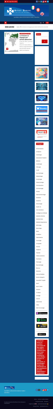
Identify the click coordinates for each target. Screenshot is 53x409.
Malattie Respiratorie (41, 222)
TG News (38, 292)
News (37, 231)
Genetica (38, 197)
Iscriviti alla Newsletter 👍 (43, 403)
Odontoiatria (39, 237)
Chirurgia (38, 167)
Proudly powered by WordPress (11, 402)
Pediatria (38, 249)
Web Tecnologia (40, 308)
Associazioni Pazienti (41, 158)
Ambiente (38, 151)
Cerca (38, 34)
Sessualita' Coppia (40, 280)
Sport (37, 283)
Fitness (38, 191)
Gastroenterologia (41, 194)
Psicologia (38, 262)
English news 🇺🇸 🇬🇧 (33, 403)
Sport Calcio (39, 286)
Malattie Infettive (40, 216)
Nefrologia (38, 225)
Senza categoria (40, 277)
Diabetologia (39, 176)
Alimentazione (22, 33)
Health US (38, 207)
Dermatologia (39, 173)
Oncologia (38, 240)
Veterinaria (39, 302)
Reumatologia (39, 265)
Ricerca (38, 268)
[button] (43, 22)
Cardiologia (39, 164)
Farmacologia (39, 188)
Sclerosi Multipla (40, 274)
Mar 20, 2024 (24, 41)
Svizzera (28, 33)
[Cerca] (45, 41)
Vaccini (38, 298)
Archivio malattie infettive (43, 399)
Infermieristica (39, 210)
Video (37, 305)
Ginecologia (39, 204)
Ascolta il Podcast (39, 401)
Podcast (38, 253)
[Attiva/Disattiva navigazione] (40, 23)
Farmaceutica (39, 185)
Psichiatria (38, 259)
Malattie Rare (39, 219)
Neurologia (39, 228)
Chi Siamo (46, 401)
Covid (37, 170)
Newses (22, 402)
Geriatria (38, 201)
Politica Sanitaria (40, 256)
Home (18, 27)
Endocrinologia (40, 182)
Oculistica (38, 234)
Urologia (38, 295)
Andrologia (39, 155)
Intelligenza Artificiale (41, 213)
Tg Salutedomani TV (44, 406)
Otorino (38, 246)
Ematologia (39, 179)
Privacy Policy (36, 406)
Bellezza (38, 161)
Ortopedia (38, 243)
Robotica (38, 271)
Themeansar (7, 403)
